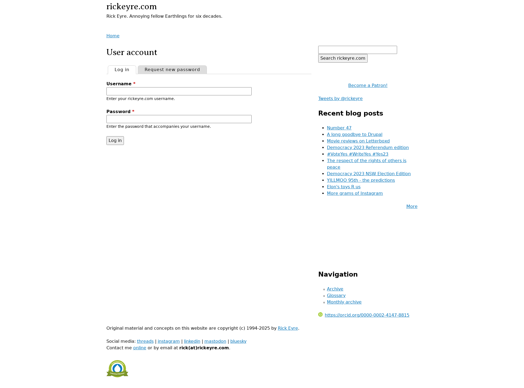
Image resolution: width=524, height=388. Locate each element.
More (412, 206)
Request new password (172, 69)
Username (120, 83)
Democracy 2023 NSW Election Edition (369, 173)
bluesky (238, 341)
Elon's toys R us (344, 186)
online (139, 347)
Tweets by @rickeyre (340, 98)
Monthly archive (344, 302)
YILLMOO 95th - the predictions (361, 180)
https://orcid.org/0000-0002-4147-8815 (367, 315)
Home (113, 35)
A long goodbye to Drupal (354, 134)
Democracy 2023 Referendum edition (368, 147)
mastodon (215, 341)
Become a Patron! (368, 85)
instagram (169, 341)
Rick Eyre (288, 328)
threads (145, 341)
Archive (335, 289)
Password (120, 111)
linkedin (192, 341)
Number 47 (339, 128)
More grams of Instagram (355, 193)
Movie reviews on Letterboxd (358, 141)
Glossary (336, 295)
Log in (125, 69)
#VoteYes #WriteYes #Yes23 (357, 154)
